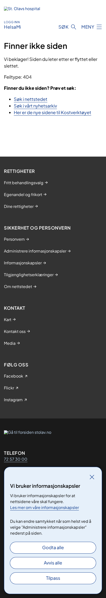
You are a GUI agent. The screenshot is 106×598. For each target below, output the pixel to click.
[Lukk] (92, 477)
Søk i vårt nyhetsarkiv (35, 106)
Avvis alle (53, 562)
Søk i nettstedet (30, 99)
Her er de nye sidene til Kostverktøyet (52, 112)
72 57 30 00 (15, 459)
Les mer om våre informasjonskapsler (44, 507)
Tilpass (53, 578)
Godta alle (53, 547)
